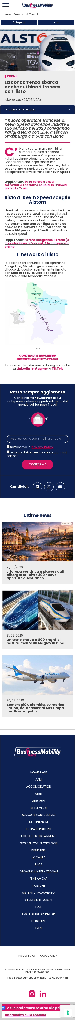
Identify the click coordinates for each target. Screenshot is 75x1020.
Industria (38, 850)
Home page (38, 772)
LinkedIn (23, 368)
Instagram (39, 368)
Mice (38, 864)
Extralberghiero (38, 829)
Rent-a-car (39, 878)
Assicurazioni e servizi (38, 815)
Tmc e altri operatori (38, 914)
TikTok (57, 368)
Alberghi (38, 801)
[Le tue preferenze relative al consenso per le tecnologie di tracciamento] (68, 1013)
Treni (32, 14)
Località (38, 857)
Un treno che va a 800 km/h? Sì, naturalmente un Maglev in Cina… (37, 641)
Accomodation (38, 786)
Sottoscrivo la (31, 447)
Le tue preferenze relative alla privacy (36, 1008)
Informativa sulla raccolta (25, 1015)
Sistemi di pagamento (38, 893)
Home (6, 14)
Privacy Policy (42, 447)
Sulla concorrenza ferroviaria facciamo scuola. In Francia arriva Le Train (36, 185)
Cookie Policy (48, 955)
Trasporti (20, 14)
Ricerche (38, 886)
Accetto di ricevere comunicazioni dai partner (37, 454)
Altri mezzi (39, 808)
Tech (38, 907)
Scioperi (19, 22)
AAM (38, 779)
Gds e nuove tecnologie (39, 843)
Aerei (38, 794)
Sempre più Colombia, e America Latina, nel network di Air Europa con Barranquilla (35, 708)
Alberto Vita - (14, 100)
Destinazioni (38, 822)
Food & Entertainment (38, 836)
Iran (56, 22)
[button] (69, 109)
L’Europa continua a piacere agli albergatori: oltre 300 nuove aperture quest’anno (35, 575)
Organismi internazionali (39, 871)
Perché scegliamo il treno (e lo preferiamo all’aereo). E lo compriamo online (37, 243)
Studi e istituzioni (38, 900)
